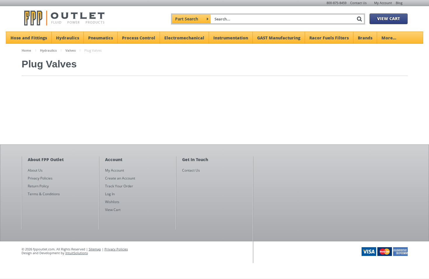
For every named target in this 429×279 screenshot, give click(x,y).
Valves (70, 50)
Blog (399, 3)
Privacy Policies (116, 249)
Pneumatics (100, 38)
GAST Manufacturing (278, 38)
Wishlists (112, 201)
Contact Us (358, 3)
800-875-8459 (336, 3)
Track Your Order (119, 186)
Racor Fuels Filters (329, 38)
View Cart (388, 18)
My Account (383, 3)
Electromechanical (184, 38)
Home (26, 50)
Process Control (138, 38)
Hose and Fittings (29, 38)
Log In (110, 193)
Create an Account (120, 178)
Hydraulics (67, 38)
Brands (365, 38)
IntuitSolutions (76, 253)
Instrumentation (230, 38)
